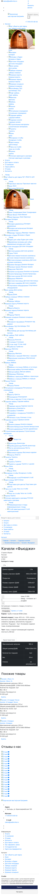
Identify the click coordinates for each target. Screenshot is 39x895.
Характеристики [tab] (9, 640)
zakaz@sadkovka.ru (10, 1)
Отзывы (8, 169)
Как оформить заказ (12, 845)
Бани (7, 857)
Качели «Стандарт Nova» (9, 702)
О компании (9, 164)
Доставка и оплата (12, 162)
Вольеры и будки (11, 861)
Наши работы (10, 167)
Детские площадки (12, 863)
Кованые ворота (11, 868)
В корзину (6, 611)
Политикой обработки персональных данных (21, 883)
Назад (7, 175)
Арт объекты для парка (13, 855)
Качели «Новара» (6, 723)
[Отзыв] (5, 752)
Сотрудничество (11, 847)
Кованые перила (11, 870)
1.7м (4, 565)
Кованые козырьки (12, 872)
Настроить (19, 892)
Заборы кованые (11, 866)
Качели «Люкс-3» (6, 681)
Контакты (8, 171)
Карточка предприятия (13, 849)
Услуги (7, 160)
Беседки (8, 859)
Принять (19, 887)
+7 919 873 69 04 (31, 22)
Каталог (8, 24)
